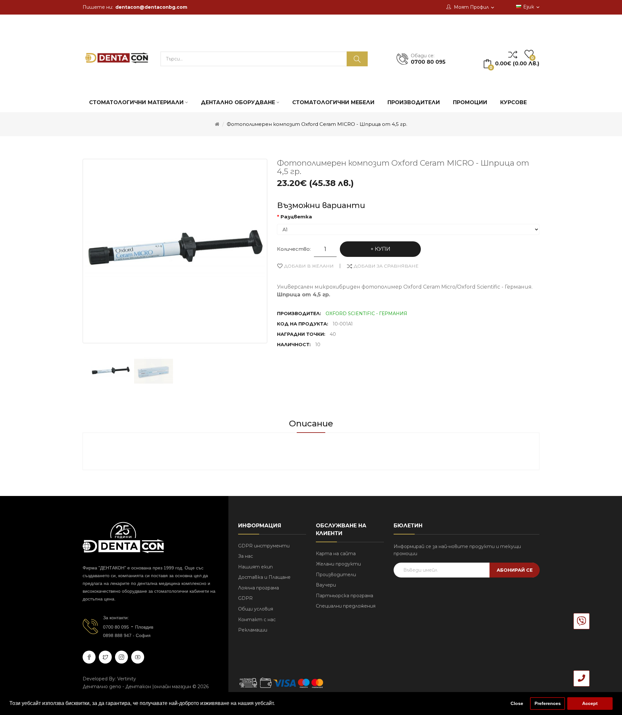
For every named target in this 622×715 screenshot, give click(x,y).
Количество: (294, 249)
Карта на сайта (336, 553)
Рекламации (252, 630)
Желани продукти (338, 564)
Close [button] (517, 703)
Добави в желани (309, 266)
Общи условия (255, 609)
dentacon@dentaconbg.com (151, 7)
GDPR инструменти (264, 546)
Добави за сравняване (386, 266)
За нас (245, 556)
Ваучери (326, 585)
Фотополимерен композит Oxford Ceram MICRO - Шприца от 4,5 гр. (317, 124)
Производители (336, 575)
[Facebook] (89, 657)
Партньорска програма (344, 596)
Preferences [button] (548, 703)
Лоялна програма (258, 588)
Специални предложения (345, 606)
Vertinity (126, 679)
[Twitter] (105, 657)
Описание (311, 424)
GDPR (245, 598)
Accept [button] (590, 703)
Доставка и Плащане (264, 577)
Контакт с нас (257, 619)
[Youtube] (137, 657)
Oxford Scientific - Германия (366, 313)
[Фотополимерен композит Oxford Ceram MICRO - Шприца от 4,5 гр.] (110, 371)
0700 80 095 (116, 627)
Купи (382, 249)
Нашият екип (255, 567)
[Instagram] (121, 657)
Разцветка (296, 217)
